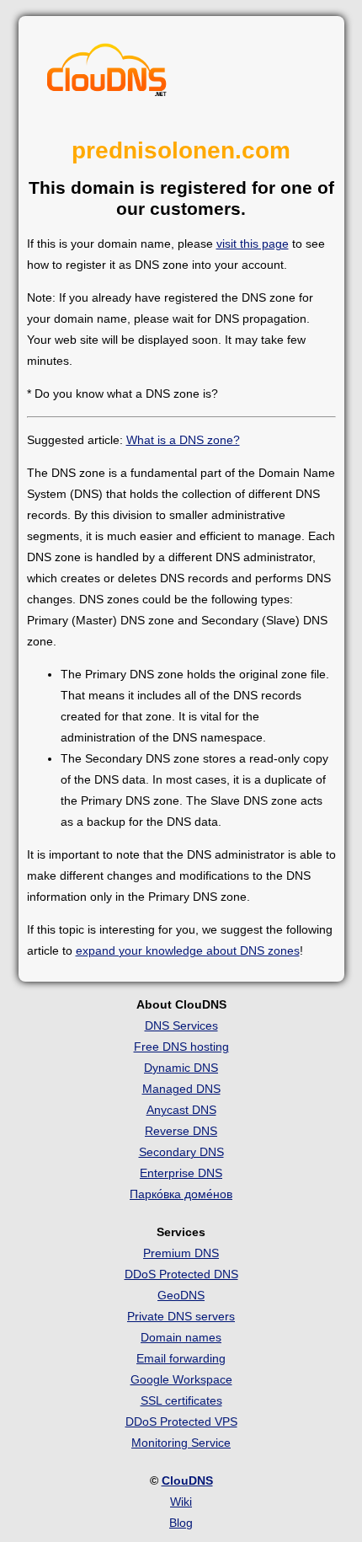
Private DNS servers (181, 1316)
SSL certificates (181, 1400)
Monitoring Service (181, 1442)
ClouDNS (187, 1480)
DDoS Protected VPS (181, 1421)
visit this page (252, 243)
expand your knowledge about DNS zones (188, 950)
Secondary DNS (181, 1152)
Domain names (181, 1337)
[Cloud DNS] (107, 74)
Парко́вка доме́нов (181, 1194)
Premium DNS (181, 1253)
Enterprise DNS (181, 1173)
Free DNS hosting (181, 1046)
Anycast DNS (181, 1109)
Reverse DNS (181, 1131)
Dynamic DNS (181, 1067)
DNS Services (181, 1025)
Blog (181, 1522)
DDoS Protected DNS (181, 1274)
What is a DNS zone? (183, 440)
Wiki (181, 1501)
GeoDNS (181, 1295)
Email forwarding (181, 1358)
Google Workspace (181, 1379)
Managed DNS (181, 1088)
